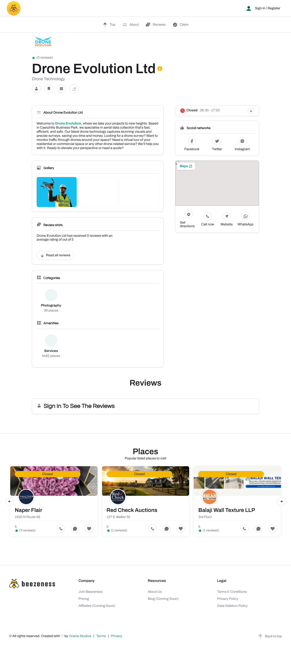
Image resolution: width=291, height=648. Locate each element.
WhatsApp (245, 224)
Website (227, 224)
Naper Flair (28, 510)
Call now (207, 224)
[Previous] (10, 501)
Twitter (217, 149)
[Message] (61, 89)
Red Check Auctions (132, 510)
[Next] (281, 501)
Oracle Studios (80, 636)
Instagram (242, 149)
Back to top (273, 636)
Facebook (191, 149)
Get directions (187, 224)
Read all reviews (58, 255)
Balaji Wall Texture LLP (226, 510)
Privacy (117, 636)
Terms (101, 636)
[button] (36, 89)
